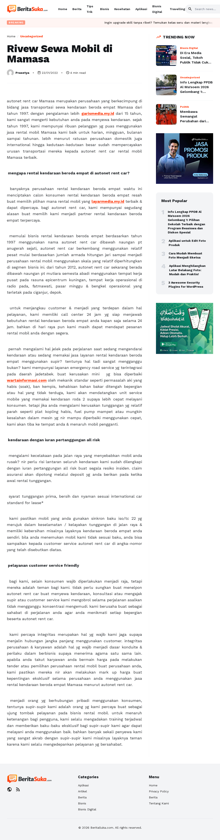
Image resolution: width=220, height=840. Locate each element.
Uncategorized (31, 36)
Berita (76, 9)
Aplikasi (141, 9)
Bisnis (104, 9)
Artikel (82, 791)
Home (62, 9)
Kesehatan (122, 9)
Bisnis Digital (87, 809)
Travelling (177, 9)
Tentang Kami (159, 803)
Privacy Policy (159, 791)
